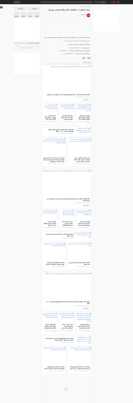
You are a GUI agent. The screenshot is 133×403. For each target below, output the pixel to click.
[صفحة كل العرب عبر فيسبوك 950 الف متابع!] (34, 2)
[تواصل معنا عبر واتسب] (25, 2)
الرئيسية (88, 6)
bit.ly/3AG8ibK (63, 50)
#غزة (84, 58)
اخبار (87, 96)
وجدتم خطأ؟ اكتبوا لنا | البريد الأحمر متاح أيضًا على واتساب (77, 41)
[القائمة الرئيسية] (118, 2)
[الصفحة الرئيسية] (113, 2)
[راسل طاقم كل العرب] (28, 2)
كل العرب (84, 14)
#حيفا (89, 58)
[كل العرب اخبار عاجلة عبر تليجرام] (31, 2)
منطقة (103, 2)
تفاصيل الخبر (86, 99)
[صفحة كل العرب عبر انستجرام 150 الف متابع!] (37, 2)
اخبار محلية (84, 6)
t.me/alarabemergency (74, 48)
